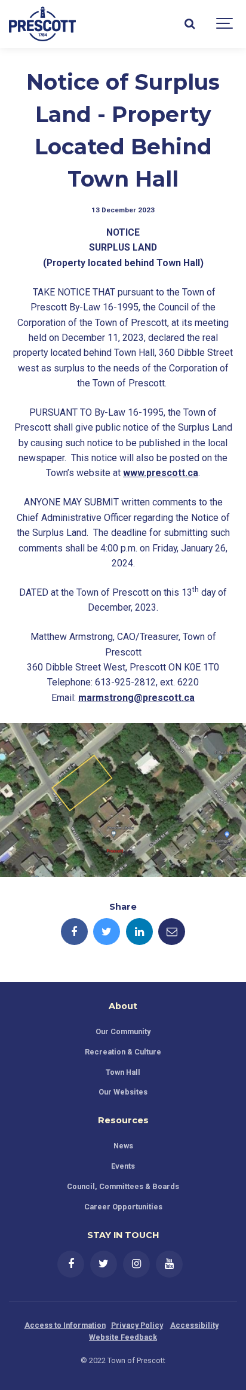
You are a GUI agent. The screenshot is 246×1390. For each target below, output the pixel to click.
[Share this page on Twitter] (106, 931)
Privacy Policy (137, 1325)
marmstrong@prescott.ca (136, 697)
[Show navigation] (225, 24)
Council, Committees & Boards (123, 1186)
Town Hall (123, 1072)
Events (123, 1166)
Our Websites (123, 1091)
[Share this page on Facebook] (74, 931)
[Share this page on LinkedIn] (139, 931)
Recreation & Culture (123, 1051)
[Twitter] (103, 1264)
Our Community (123, 1031)
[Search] (189, 24)
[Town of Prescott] (42, 24)
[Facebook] (70, 1264)
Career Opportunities (123, 1206)
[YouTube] (169, 1264)
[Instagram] (136, 1264)
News (123, 1145)
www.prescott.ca (160, 472)
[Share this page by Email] (171, 931)
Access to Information (65, 1325)
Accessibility (194, 1325)
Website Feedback (123, 1337)
